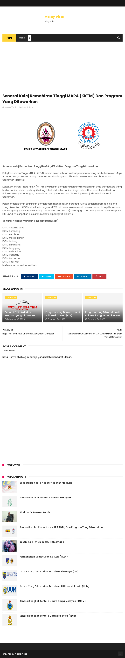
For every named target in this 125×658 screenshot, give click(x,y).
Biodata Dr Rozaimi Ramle (35, 512)
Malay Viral (54, 16)
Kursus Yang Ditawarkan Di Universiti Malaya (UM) (49, 571)
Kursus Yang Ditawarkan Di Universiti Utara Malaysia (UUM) (54, 586)
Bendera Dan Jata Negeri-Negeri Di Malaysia (46, 482)
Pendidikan (28, 107)
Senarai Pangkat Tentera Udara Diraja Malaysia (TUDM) (53, 601)
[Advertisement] (62, 69)
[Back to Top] (120, 654)
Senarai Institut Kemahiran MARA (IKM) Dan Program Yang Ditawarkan (61, 527)
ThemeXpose (21, 654)
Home (9, 38)
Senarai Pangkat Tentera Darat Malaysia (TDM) (48, 615)
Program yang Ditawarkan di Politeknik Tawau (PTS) (62, 314)
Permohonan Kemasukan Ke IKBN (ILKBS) (44, 556)
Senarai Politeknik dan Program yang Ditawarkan (20, 314)
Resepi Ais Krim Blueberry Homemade (42, 542)
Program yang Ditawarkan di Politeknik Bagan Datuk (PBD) (102, 314)
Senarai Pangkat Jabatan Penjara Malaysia (45, 497)
